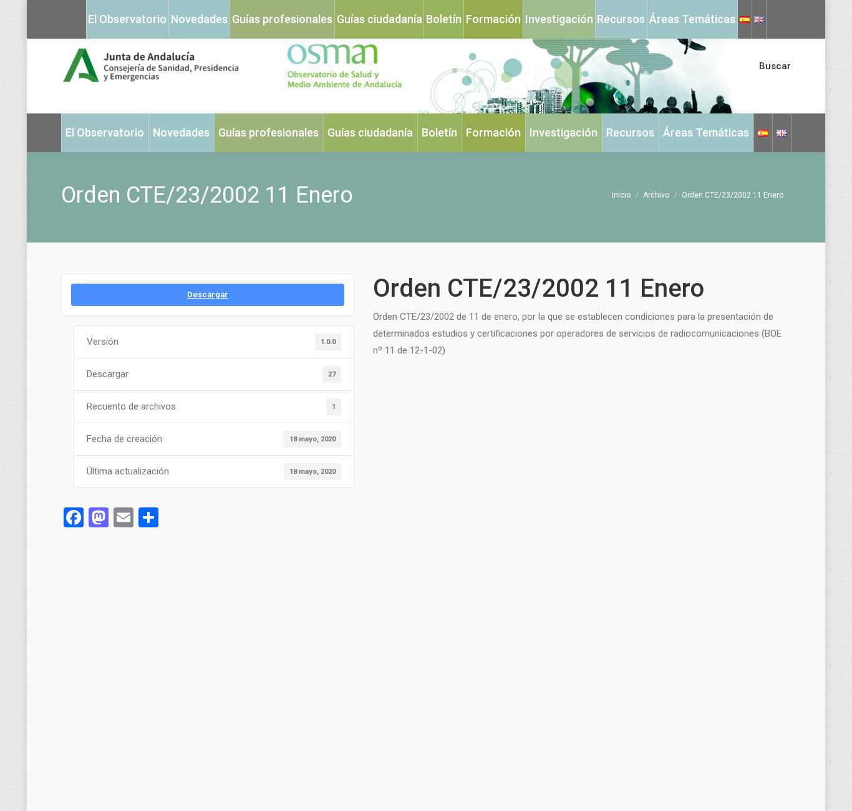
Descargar (207, 294)
